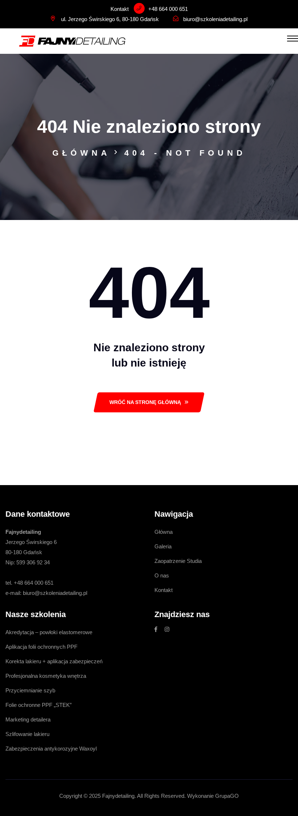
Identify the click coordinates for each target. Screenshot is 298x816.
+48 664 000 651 (168, 9)
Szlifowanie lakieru (27, 734)
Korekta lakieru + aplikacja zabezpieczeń (53, 661)
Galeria (163, 546)
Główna (81, 152)
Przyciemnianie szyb (30, 690)
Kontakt (163, 590)
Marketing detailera (28, 719)
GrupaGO (227, 796)
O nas (161, 575)
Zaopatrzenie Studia (178, 561)
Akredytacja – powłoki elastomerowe (48, 632)
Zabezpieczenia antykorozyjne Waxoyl (51, 748)
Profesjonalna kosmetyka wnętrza (45, 676)
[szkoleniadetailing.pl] (72, 40)
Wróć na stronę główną (145, 402)
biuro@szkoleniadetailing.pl (215, 19)
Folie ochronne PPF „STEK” (38, 705)
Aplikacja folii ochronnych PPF (41, 647)
